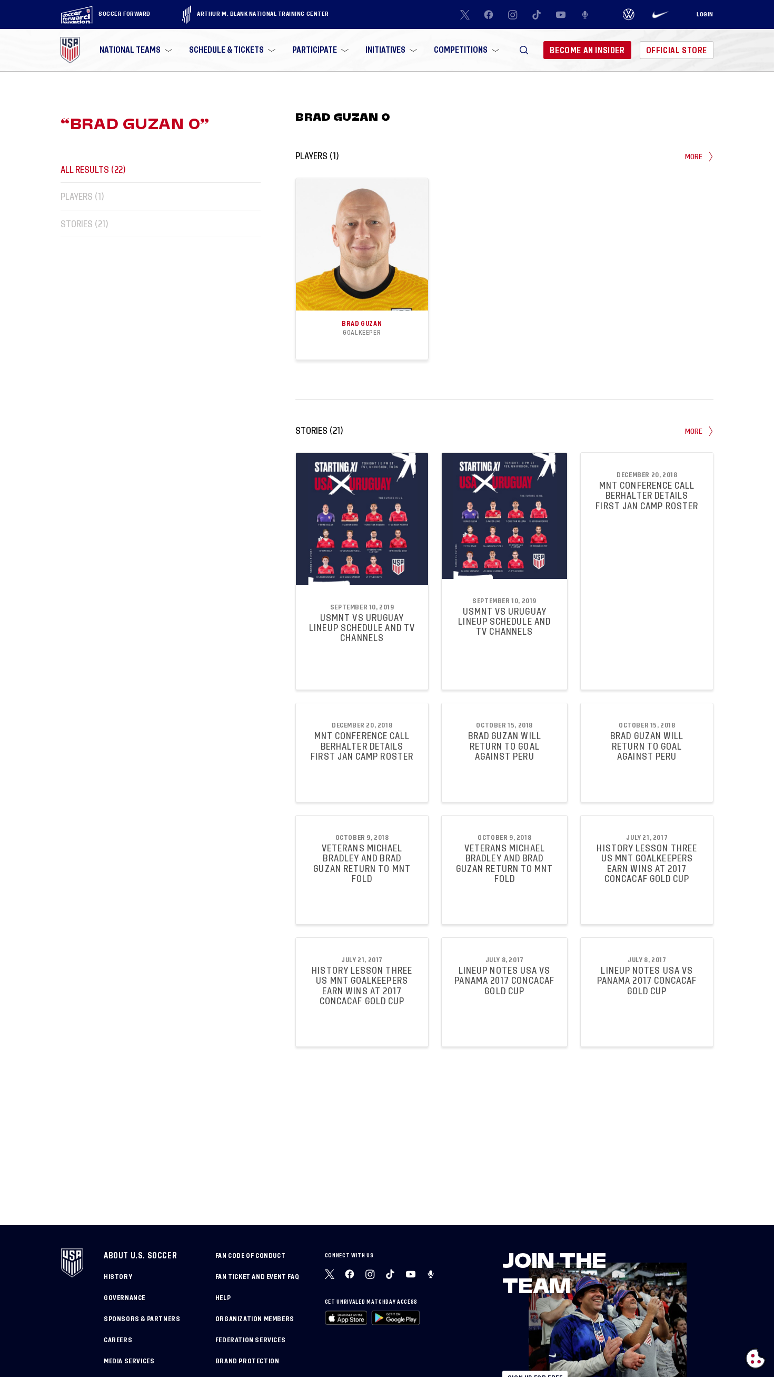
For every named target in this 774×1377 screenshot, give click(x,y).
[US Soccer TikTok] (537, 15)
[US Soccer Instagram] (513, 15)
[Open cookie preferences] (755, 1358)
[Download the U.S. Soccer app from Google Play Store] (395, 1318)
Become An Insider (587, 50)
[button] (524, 50)
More (694, 156)
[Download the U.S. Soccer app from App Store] (346, 1318)
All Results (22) (93, 169)
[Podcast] (585, 15)
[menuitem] (135, 50)
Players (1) (82, 196)
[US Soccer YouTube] (561, 15)
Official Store (676, 50)
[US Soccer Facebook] (488, 15)
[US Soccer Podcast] (432, 1274)
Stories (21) (84, 223)
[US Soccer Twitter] (465, 15)
